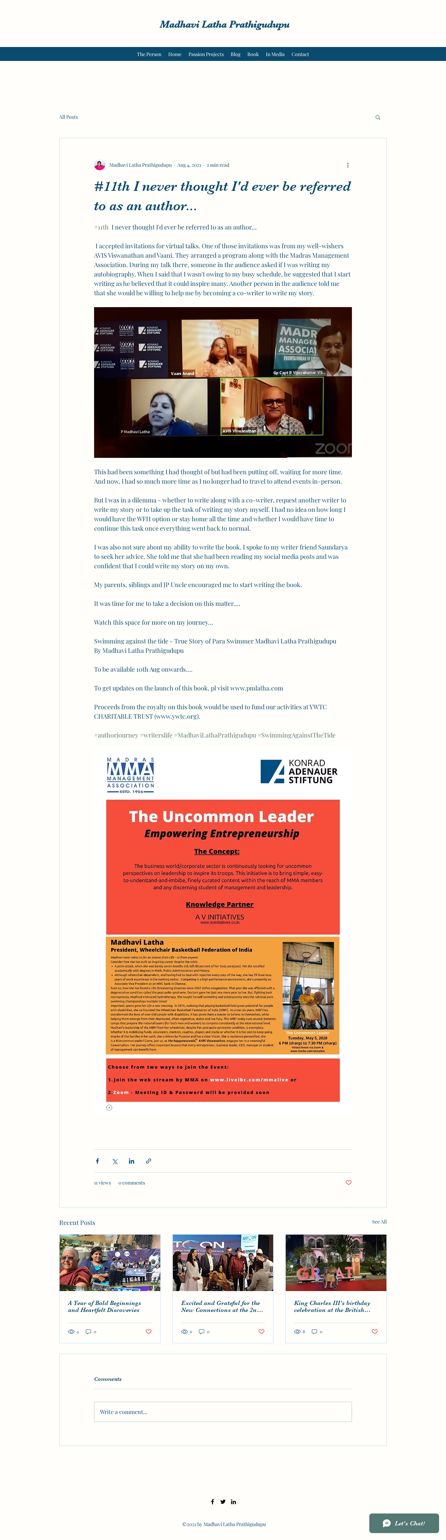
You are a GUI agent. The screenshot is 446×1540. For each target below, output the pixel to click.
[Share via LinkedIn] (131, 1161)
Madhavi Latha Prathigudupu (225, 24)
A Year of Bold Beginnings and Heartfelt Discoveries (104, 1306)
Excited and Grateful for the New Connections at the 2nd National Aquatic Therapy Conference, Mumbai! (220, 1306)
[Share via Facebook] (97, 1161)
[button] (378, 117)
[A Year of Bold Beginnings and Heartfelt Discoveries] (110, 1263)
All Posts (68, 117)
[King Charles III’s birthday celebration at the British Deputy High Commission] (336, 1263)
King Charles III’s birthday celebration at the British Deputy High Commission (332, 1306)
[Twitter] (223, 1501)
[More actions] (348, 165)
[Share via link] (148, 1161)
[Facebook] (212, 1501)
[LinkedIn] (233, 1501)
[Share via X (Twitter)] (114, 1161)
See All (379, 1221)
